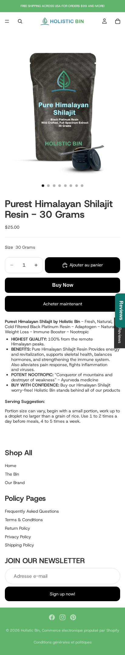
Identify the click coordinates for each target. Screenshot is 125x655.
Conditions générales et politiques (63, 642)
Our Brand (15, 482)
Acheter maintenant (62, 304)
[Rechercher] (20, 21)
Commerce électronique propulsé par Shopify (80, 630)
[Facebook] (52, 617)
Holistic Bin (30, 630)
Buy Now (62, 285)
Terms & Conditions (24, 519)
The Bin (12, 474)
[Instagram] (62, 617)
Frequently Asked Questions (32, 511)
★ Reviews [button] (120, 332)
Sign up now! (62, 593)
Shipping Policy (19, 545)
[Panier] (117, 21)
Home (10, 465)
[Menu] (7, 21)
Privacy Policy (18, 536)
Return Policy (17, 528)
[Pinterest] (73, 617)
